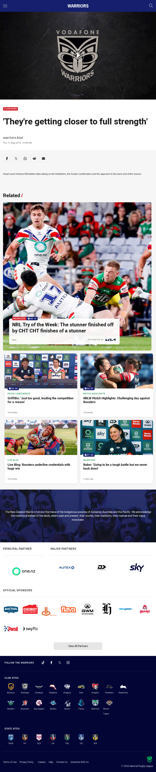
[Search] (151, 5)
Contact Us (62, 761)
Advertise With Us (80, 761)
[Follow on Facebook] (51, 662)
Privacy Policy (26, 761)
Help (51, 761)
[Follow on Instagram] (68, 662)
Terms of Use (10, 761)
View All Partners (78, 646)
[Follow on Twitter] (59, 662)
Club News (10, 109)
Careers (42, 761)
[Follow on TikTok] (43, 662)
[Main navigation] (5, 6)
